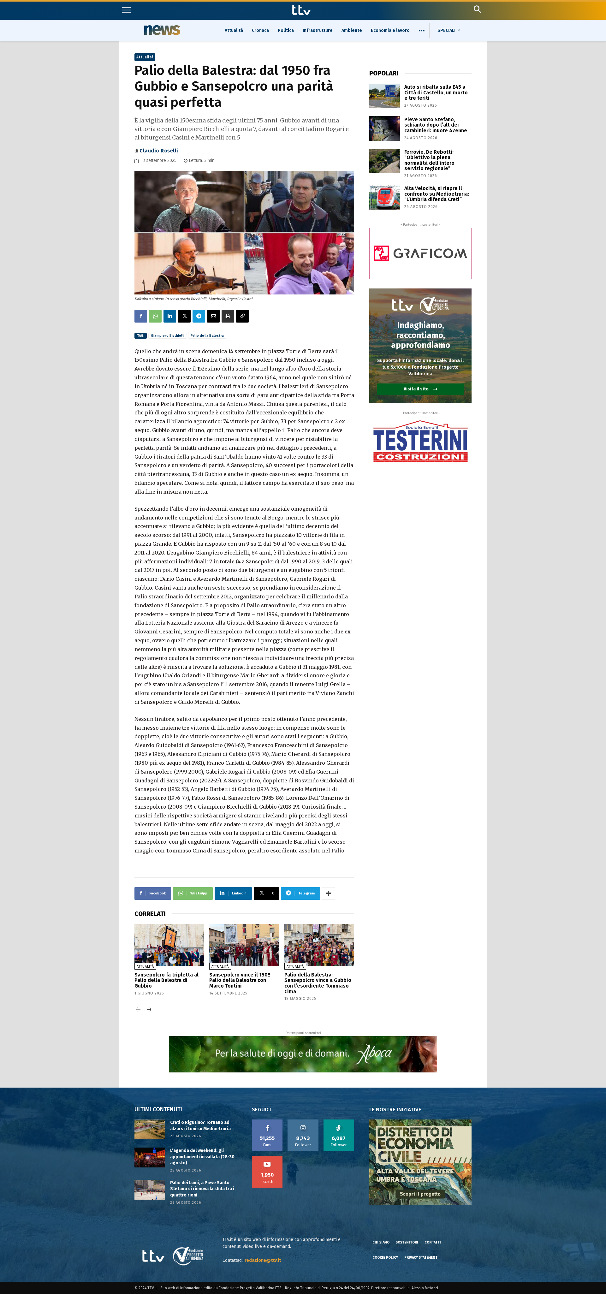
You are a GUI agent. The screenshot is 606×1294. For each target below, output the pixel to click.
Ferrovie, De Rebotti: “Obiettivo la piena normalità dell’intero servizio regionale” (429, 160)
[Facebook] (140, 316)
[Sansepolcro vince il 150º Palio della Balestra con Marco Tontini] (244, 945)
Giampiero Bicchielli (167, 336)
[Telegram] (199, 316)
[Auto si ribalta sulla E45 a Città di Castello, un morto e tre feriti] (384, 96)
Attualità (144, 57)
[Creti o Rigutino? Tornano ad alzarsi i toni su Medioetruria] (149, 1129)
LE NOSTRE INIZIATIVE (395, 1109)
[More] (328, 893)
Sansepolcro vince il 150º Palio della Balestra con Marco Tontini (239, 980)
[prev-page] (138, 1010)
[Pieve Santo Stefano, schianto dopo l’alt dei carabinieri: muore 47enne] (384, 128)
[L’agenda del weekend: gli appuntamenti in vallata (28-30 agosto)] (149, 1157)
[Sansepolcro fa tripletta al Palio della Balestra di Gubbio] (169, 945)
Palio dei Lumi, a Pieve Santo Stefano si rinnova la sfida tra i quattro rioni (202, 1189)
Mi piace (267, 1121)
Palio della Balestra (207, 336)
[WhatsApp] (155, 316)
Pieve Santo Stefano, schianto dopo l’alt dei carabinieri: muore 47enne (435, 125)
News (161, 30)
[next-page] (148, 1010)
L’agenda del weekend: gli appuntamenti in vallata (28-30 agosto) (202, 1157)
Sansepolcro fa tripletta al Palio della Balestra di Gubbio (166, 980)
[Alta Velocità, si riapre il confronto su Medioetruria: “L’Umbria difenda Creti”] (384, 197)
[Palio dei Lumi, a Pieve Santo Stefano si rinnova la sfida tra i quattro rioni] (149, 1190)
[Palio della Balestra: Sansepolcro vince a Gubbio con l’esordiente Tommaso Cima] (319, 945)
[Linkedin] (169, 316)
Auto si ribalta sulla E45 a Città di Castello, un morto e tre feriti (436, 92)
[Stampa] (228, 316)
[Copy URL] (242, 316)
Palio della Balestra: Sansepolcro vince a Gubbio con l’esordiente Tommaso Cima (317, 983)
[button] (477, 9)
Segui (303, 1121)
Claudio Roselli (159, 151)
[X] (184, 316)
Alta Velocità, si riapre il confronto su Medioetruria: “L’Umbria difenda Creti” (436, 193)
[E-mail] (213, 316)
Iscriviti (267, 1158)
